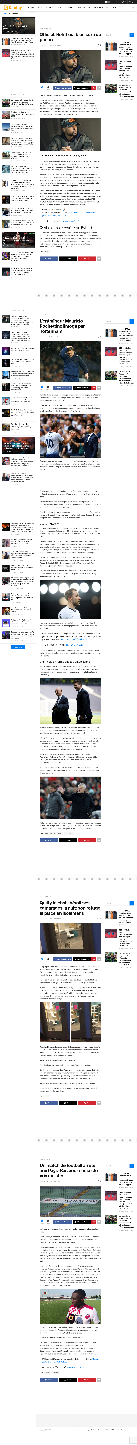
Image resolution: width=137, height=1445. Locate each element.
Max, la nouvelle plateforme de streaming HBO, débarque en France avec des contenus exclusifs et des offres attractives (22, 256)
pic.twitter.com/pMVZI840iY (55, 215)
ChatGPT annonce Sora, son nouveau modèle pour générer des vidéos (22, 567)
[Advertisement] (18, 78)
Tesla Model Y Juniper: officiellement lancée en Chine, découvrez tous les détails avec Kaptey (22, 127)
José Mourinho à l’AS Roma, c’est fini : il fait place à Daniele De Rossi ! (23, 610)
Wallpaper (111, 8)
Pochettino (58, 833)
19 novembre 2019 (46, 919)
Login (132, 2)
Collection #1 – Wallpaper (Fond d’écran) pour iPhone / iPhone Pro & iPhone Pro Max (22, 622)
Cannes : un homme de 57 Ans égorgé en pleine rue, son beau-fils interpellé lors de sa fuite (22, 210)
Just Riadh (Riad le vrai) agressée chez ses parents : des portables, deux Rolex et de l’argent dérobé (22, 554)
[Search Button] (133, 7)
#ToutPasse (74, 212)
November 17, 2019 (75, 1367)
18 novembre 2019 (46, 1181)
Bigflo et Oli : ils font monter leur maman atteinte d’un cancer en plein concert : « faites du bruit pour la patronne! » (22, 271)
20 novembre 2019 (46, 337)
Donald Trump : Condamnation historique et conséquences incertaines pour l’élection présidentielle (22, 387)
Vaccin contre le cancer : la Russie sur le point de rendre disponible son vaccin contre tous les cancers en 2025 (21, 169)
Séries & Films (84, 8)
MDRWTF (48, 897)
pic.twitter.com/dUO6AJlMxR (74, 639)
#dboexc (95, 1358)
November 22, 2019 (70, 220)
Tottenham (68, 833)
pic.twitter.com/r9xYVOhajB (54, 1361)
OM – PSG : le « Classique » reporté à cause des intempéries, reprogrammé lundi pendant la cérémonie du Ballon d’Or (22, 54)
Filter (31, 14)
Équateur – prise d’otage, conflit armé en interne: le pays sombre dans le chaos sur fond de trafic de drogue (22, 635)
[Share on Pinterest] (93, 88)
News (40, 8)
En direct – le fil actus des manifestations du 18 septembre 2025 (22, 114)
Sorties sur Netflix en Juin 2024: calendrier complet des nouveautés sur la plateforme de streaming (17, 445)
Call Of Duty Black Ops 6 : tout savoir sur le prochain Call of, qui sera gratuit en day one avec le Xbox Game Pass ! (22, 413)
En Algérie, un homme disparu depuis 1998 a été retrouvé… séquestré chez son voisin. (21, 541)
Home (41, 28)
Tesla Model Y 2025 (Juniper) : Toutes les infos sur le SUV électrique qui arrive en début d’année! (22, 155)
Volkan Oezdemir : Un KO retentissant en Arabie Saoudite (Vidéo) (16, 240)
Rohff (47, 251)
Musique (71, 8)
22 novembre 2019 (46, 45)
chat (46, 1096)
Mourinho (48, 833)
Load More (18, 647)
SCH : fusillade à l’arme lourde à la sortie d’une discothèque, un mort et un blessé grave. (22, 198)
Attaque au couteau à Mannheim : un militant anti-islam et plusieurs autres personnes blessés (22, 373)
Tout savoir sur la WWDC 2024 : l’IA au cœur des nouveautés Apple (22, 361)
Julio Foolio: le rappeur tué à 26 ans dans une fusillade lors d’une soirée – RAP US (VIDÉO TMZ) (22, 222)
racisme (56, 1373)
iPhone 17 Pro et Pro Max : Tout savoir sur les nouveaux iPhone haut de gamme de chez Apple (22, 40)
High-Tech (98, 8)
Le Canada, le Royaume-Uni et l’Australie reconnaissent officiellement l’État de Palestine (22, 102)
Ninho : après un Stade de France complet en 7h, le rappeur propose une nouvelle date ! (22, 597)
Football (60, 8)
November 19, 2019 (74, 644)
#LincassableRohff (88, 212)
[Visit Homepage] (12, 7)
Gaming (49, 8)
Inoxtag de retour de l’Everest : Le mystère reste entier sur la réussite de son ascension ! (22, 400)
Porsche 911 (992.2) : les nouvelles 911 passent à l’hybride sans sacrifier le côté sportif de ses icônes (22, 427)
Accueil (31, 8)
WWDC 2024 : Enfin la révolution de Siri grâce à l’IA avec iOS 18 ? (22, 349)
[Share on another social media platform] (99, 88)
